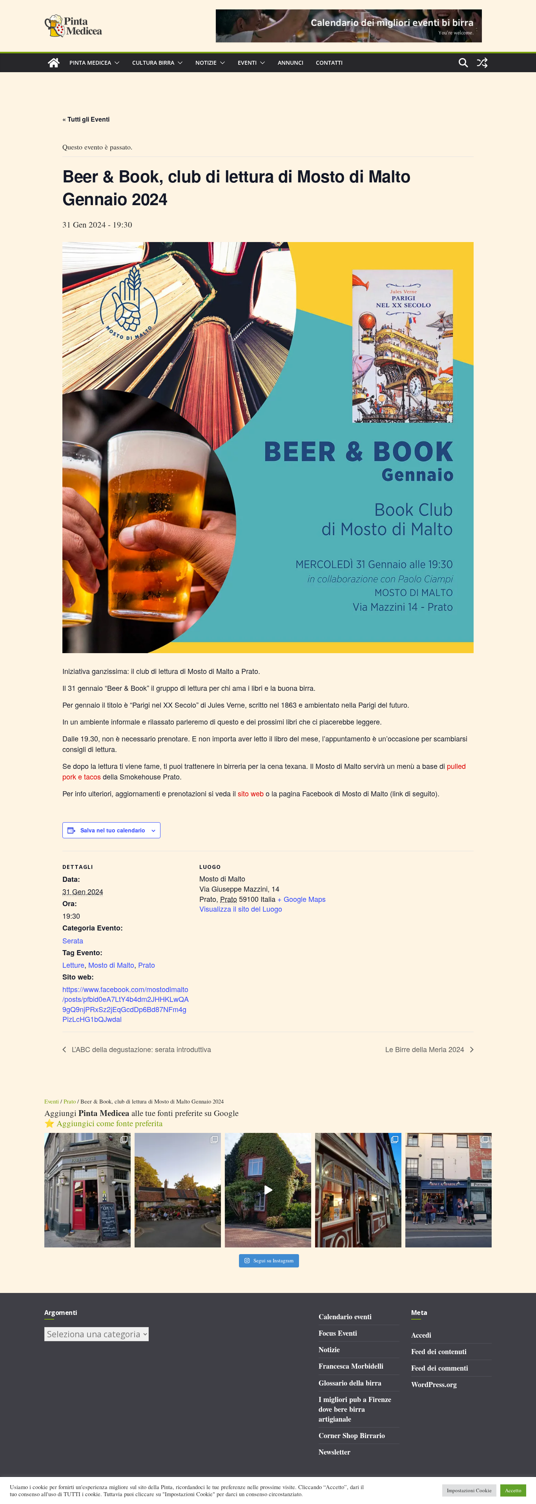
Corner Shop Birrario (352, 1435)
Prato (146, 965)
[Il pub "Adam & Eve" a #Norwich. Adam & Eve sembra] (178, 1190)
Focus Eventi (338, 1333)
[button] (115, 62)
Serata (72, 940)
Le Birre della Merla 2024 (425, 1049)
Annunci (290, 62)
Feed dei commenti (439, 1368)
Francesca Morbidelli (351, 1366)
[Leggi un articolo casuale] (482, 62)
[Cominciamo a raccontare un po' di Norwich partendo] (448, 1190)
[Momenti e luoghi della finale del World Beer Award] (268, 1190)
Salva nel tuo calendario (112, 830)
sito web (251, 793)
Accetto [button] (513, 1490)
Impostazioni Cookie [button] (469, 1490)
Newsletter (334, 1452)
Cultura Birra (153, 62)
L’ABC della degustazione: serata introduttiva (140, 1049)
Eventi (247, 62)
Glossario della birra (350, 1383)
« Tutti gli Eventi (85, 119)
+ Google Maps (301, 899)
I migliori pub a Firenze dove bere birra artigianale (355, 1409)
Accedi (421, 1335)
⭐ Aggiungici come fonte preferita (103, 1123)
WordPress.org (434, 1384)
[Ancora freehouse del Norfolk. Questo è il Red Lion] (87, 1190)
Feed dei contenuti (439, 1351)
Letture (73, 965)
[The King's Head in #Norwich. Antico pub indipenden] (358, 1190)
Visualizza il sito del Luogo (240, 908)
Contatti (329, 62)
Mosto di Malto (111, 965)
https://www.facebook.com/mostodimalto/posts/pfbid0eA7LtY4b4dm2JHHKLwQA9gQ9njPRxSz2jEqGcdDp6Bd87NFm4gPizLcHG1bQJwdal (125, 1004)
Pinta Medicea (90, 62)
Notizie (206, 62)
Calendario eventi (345, 1316)
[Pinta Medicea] (53, 62)
